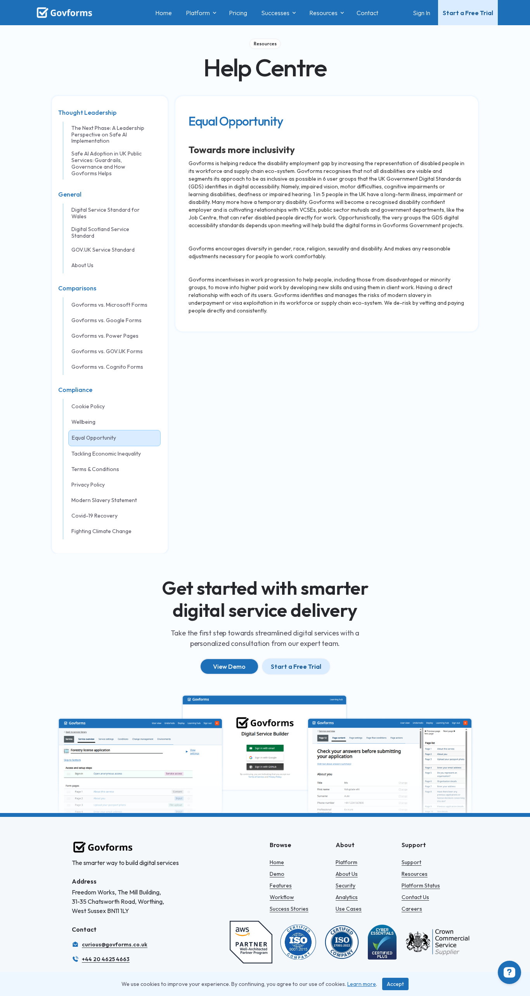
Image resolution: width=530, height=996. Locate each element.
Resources (415, 873)
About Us (347, 873)
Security (345, 885)
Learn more (361, 983)
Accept (395, 983)
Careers (412, 908)
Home (277, 862)
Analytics (347, 897)
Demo (277, 873)
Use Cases (349, 908)
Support (411, 862)
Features (281, 885)
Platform (346, 862)
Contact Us (415, 897)
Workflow (282, 897)
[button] (200, 12)
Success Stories (289, 908)
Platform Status (421, 885)
